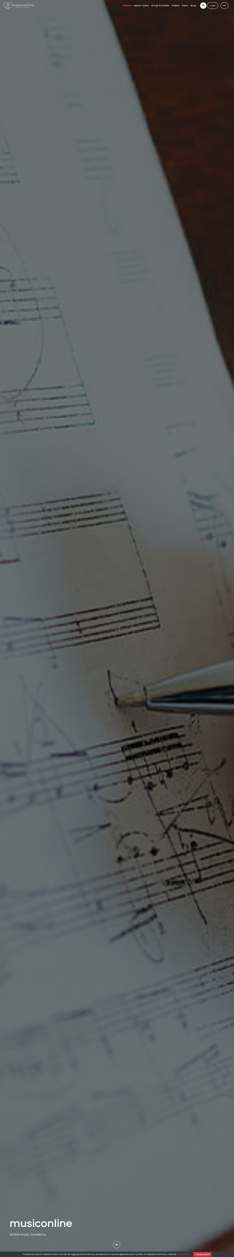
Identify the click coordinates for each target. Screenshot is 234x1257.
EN (224, 5)
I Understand (202, 1254)
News (185, 5)
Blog (193, 5)
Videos (175, 5)
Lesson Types (141, 5)
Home (127, 5)
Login (212, 5)
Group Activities (160, 5)
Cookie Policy (182, 1254)
